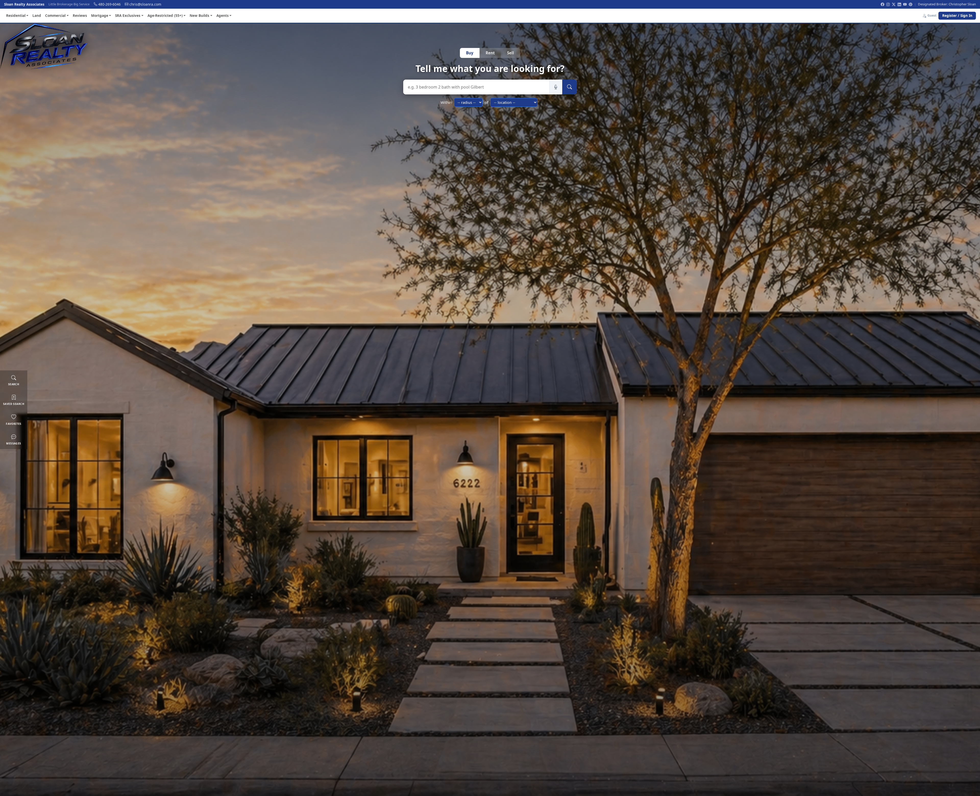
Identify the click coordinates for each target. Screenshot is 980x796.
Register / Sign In (957, 15)
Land (36, 15)
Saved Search (13, 404)
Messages (13, 443)
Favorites (13, 423)
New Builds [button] (199, 15)
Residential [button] (16, 15)
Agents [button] (222, 15)
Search (13, 384)
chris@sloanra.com (145, 4)
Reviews (80, 15)
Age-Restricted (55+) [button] (165, 15)
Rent (490, 52)
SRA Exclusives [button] (127, 15)
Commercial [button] (55, 15)
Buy (469, 52)
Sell (510, 52)
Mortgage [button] (99, 15)
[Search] (569, 87)
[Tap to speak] (555, 87)
